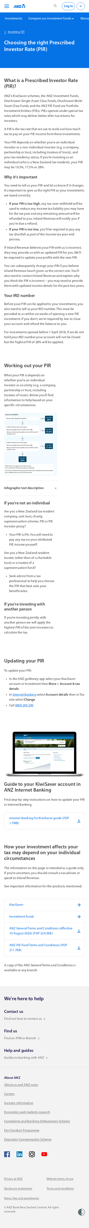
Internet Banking (24, 694)
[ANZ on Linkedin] (19, 1154)
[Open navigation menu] (6, 6)
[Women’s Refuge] (81, 1212)
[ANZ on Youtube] (44, 1154)
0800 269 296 (24, 705)
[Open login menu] (81, 6)
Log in (68, 6)
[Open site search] (55, 6)
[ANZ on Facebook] (7, 1154)
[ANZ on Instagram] (32, 1154)
